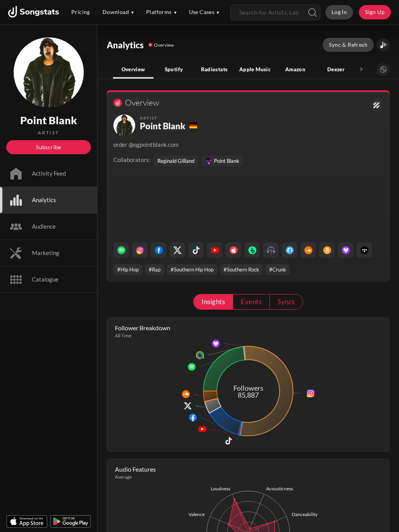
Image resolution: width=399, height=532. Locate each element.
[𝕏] (177, 250)
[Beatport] (252, 250)
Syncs (286, 302)
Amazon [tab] (295, 69)
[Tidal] (364, 250)
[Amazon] (327, 250)
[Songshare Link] (383, 45)
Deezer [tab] (335, 69)
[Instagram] (140, 250)
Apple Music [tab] (254, 69)
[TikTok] (196, 250)
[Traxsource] (289, 250)
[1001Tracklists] (271, 250)
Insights (213, 302)
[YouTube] (214, 250)
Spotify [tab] (174, 69)
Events (251, 302)
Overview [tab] (133, 69)
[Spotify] (121, 250)
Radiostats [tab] (214, 69)
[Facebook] (158, 250)
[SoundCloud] (308, 250)
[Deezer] (345, 250)
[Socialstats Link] (376, 105)
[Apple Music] (233, 250)
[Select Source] (383, 69)
